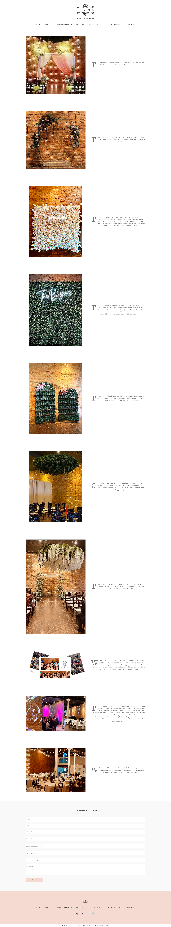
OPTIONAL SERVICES (64, 24)
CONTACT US (130, 24)
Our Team (80, 24)
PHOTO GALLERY (114, 24)
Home (38, 24)
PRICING (48, 24)
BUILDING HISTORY (96, 24)
